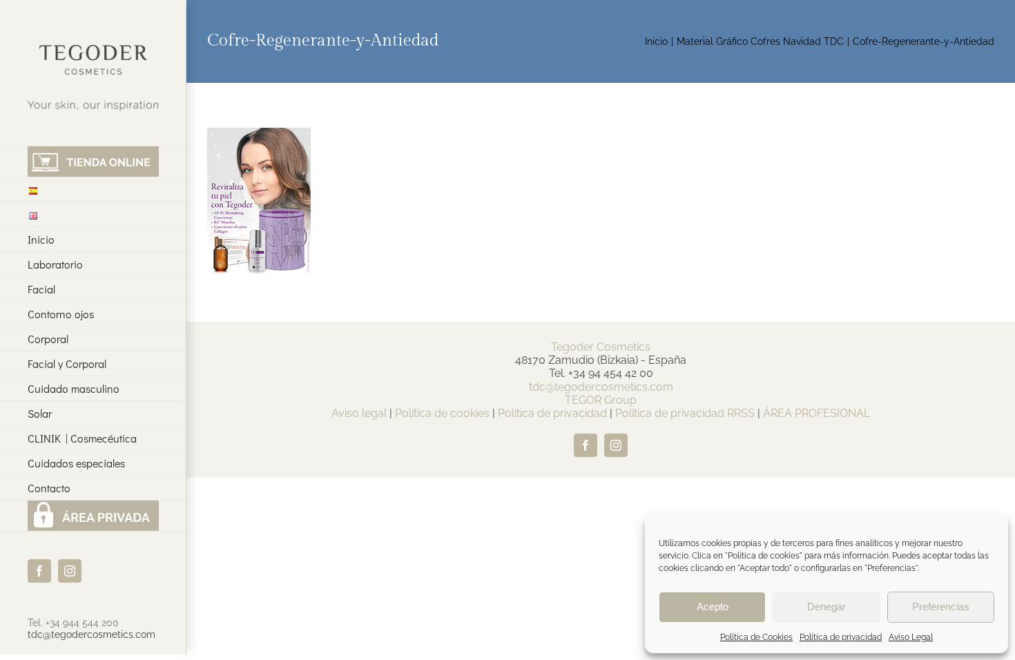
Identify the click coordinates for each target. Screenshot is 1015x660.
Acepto (712, 606)
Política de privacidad (841, 637)
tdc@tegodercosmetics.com (91, 634)
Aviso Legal (911, 637)
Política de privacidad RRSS (685, 413)
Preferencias (940, 606)
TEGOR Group (601, 400)
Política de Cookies (756, 637)
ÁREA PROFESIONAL (816, 413)
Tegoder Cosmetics (600, 346)
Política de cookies (442, 413)
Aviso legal (359, 413)
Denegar (826, 606)
